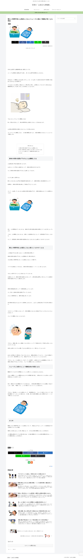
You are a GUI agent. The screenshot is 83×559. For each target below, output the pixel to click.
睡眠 (9, 447)
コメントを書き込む (30, 545)
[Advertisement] (30, 57)
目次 (29, 145)
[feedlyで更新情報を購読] (29, 462)
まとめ (20, 152)
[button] (45, 42)
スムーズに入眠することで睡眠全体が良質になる (29, 151)
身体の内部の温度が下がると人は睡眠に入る (28, 148)
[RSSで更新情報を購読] (31, 462)
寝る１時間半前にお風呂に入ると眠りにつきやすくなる (30, 149)
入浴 (12, 447)
